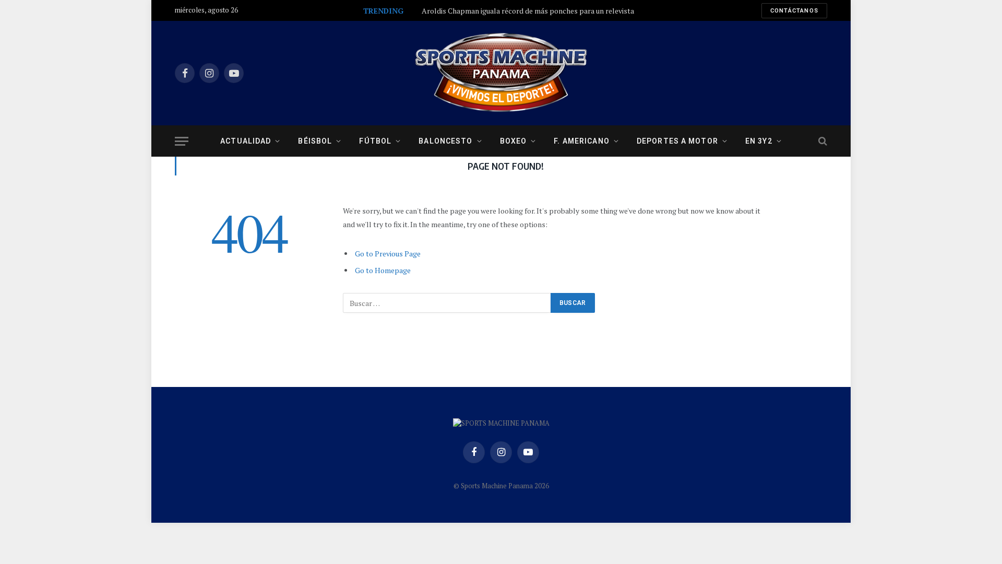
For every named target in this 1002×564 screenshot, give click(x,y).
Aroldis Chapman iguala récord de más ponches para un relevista (528, 11)
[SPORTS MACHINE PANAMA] (501, 73)
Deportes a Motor (677, 141)
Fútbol (375, 141)
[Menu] (181, 141)
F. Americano (581, 141)
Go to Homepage (383, 270)
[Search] (821, 141)
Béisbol (315, 141)
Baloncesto (445, 141)
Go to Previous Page (388, 253)
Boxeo (513, 141)
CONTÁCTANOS (794, 10)
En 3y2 (758, 141)
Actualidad (245, 141)
